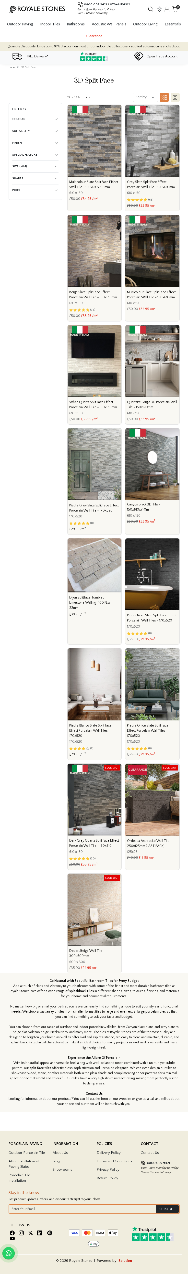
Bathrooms (76, 24)
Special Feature (24, 154)
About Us (60, 1153)
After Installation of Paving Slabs (24, 1164)
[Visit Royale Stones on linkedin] (39, 1233)
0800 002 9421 (95, 4)
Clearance (94, 36)
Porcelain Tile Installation (19, 1178)
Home (12, 67)
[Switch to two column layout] (174, 97)
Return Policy (107, 1178)
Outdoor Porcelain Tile (27, 1153)
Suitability (21, 131)
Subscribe (167, 1209)
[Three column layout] (163, 97)
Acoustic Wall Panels (109, 24)
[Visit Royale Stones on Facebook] (12, 1233)
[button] (150, 9)
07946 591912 (120, 4)
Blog (56, 1161)
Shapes (17, 178)
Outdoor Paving (20, 24)
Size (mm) (19, 166)
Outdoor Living (145, 24)
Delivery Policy (109, 1153)
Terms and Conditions (114, 1161)
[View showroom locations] (159, 8)
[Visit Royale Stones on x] (30, 1233)
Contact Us (150, 1153)
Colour (18, 119)
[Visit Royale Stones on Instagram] (21, 1233)
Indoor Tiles (50, 24)
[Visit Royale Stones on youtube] (12, 1238)
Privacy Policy (108, 1169)
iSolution (125, 1261)
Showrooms (62, 1169)
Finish (17, 142)
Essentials (173, 24)
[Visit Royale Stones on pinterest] (49, 1233)
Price (16, 190)
